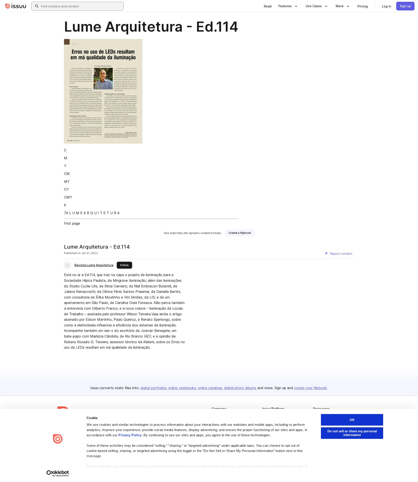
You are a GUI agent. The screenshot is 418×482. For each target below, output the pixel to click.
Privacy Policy (130, 435)
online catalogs (210, 388)
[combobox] (81, 6)
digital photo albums (240, 388)
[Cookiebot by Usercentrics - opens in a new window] (58, 473)
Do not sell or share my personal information (352, 433)
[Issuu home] (15, 6)
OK (352, 420)
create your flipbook (310, 388)
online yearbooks (182, 388)
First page (72, 223)
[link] (267, 6)
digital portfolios (153, 388)
